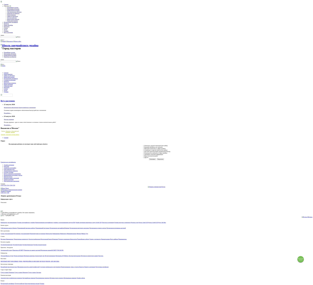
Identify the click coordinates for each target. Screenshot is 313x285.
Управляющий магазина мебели (26, 228)
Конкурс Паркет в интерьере (87, 267)
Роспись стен (134, 222)
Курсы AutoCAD (143, 222)
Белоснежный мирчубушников (49, 239)
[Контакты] (9, 41)
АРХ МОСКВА (55, 261)
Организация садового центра (97, 228)
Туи (87, 233)
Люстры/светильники (75, 256)
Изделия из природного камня (89, 256)
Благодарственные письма (32, 283)
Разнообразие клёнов (83, 239)
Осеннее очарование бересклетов (67, 239)
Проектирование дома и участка (70, 267)
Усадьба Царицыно (27, 244)
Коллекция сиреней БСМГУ (49, 250)
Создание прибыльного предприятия (50, 267)
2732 (5, 185)
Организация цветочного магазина (79, 228)
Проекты (6, 23)
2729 (13, 185)
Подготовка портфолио (102, 267)
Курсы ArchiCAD (153, 222)
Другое (146, 157)
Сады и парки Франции (21, 272)
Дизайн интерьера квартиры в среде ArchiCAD (88, 222)
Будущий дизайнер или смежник (153, 147)
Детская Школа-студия (7, 256)
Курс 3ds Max (162, 222)
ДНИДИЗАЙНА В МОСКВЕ (31, 261)
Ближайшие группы (12, 7)
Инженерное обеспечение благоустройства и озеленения (20, 107)
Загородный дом (39, 256)
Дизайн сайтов (81, 278)
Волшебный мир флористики (9, 267)
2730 (10, 185)
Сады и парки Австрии (34, 272)
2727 (5, 192)
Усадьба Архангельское (39, 244)
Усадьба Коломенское (7, 244)
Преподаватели (11, 15)
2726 (8, 192)
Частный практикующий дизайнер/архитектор (157, 151)
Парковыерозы (122, 239)
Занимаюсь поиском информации (153, 154)
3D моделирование (50, 256)
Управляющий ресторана (42, 228)
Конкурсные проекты (13, 19)
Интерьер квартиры (29, 256)
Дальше (3, 191)
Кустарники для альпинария (22, 233)
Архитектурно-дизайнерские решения (11, 278)
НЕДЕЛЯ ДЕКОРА (45, 261)
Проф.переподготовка (13, 10)
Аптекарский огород (6, 250)
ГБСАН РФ (60, 250)
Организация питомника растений (116, 228)
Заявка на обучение (12, 16)
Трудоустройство (12, 18)
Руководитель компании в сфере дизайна (155, 153)
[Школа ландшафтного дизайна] (19, 45)
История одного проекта (56, 278)
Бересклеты (49, 233)
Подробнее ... (7, 113)
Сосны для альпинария (7, 233)
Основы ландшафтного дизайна (26, 222)
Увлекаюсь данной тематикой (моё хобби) (156, 145)
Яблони (79, 233)
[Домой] (3, 41)
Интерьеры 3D (60, 256)
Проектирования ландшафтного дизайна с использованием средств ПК (55, 222)
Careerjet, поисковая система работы (10, 134)
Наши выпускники (12, 20)
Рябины (83, 233)
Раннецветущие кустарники (37, 233)
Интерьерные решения (70, 278)
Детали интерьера (18, 256)
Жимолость (63, 233)
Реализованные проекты (42, 278)
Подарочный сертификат (11, 22)
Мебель (66, 256)
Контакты (6, 26)
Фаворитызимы (105, 239)
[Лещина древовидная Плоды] (156, 186)
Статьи (6, 28)
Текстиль (100, 256)
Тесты (5, 29)
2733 (2, 185)
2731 (8, 185)
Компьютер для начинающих (9, 222)
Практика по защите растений (32, 250)
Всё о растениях (8, 32)
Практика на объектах (13, 13)
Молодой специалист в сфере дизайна (155, 148)
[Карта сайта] (17, 41)
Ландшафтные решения (28, 278)
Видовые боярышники (7, 239)
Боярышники (56, 233)
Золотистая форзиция (35, 239)
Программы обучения (13, 9)
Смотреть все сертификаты (8, 162)
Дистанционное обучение (14, 12)
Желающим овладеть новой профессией (28, 267)
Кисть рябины (114, 239)
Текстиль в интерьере (108, 222)
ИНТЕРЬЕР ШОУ (6, 261)
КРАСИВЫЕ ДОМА (16, 261)
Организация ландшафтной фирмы (59, 228)
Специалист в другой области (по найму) (155, 150)
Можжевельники (71, 233)
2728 (2, 192)
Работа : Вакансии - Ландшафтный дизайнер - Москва (10, 132)
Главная (6, 4)
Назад (7, 188)
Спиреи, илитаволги (95, 239)
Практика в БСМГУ (18, 250)
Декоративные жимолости (21, 239)
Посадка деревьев (9, 119)
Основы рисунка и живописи (122, 222)
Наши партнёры (8, 25)
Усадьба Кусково (17, 244)
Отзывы (6, 31)
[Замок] (3, 65)
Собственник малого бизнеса (9, 228)
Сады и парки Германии (7, 272)
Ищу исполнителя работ (151, 156)
